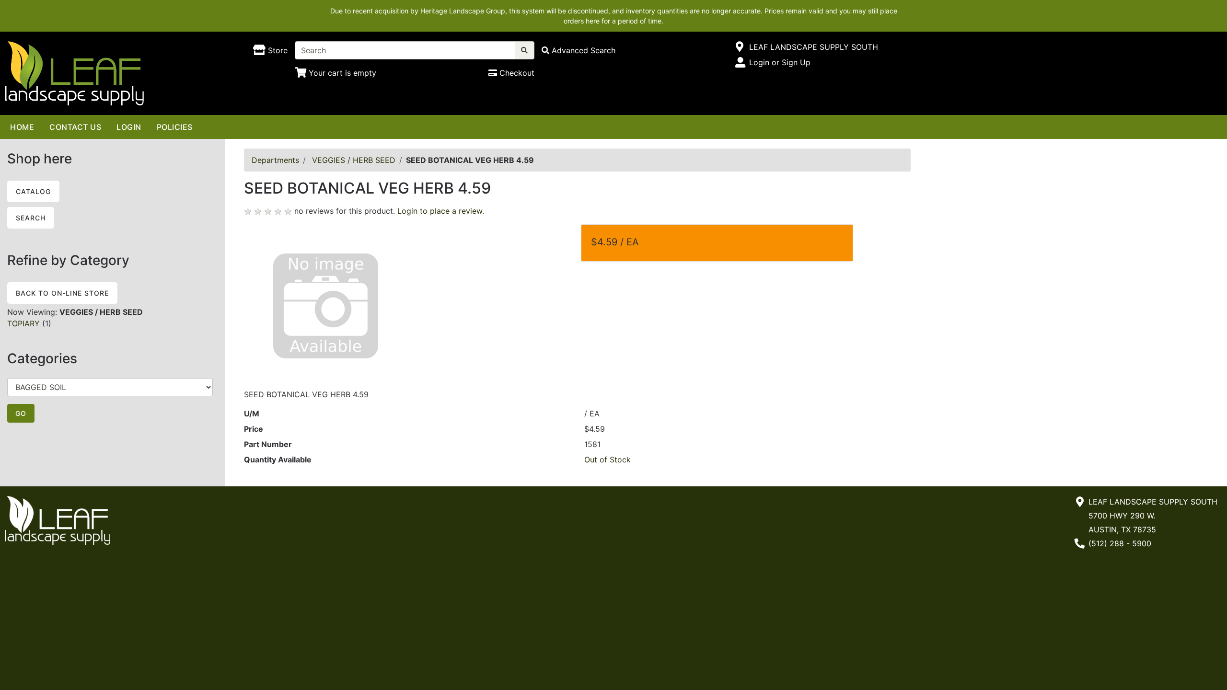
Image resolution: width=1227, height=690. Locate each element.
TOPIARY (23, 323)
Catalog (33, 191)
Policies (175, 127)
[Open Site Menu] (739, 47)
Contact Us (75, 127)
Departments (275, 160)
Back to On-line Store (62, 293)
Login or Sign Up (779, 62)
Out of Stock (607, 459)
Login (128, 127)
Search (31, 218)
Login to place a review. (440, 211)
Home (22, 127)
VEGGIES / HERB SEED (353, 160)
